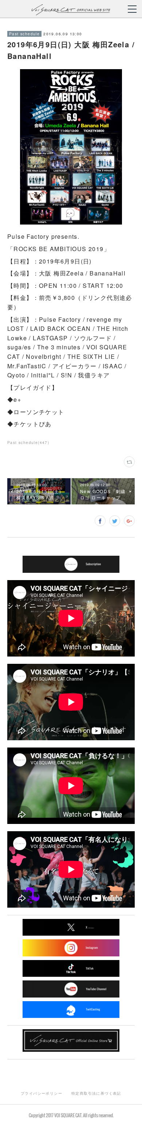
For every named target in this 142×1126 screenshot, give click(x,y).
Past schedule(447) (28, 442)
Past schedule (24, 33)
